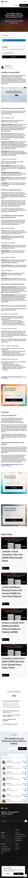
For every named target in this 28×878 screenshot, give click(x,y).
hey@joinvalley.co (8, 816)
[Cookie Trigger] (25, 875)
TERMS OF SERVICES (14, 865)
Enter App (17, 5)
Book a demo (20, 459)
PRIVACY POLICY (14, 862)
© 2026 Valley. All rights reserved (14, 860)
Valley (20, 447)
